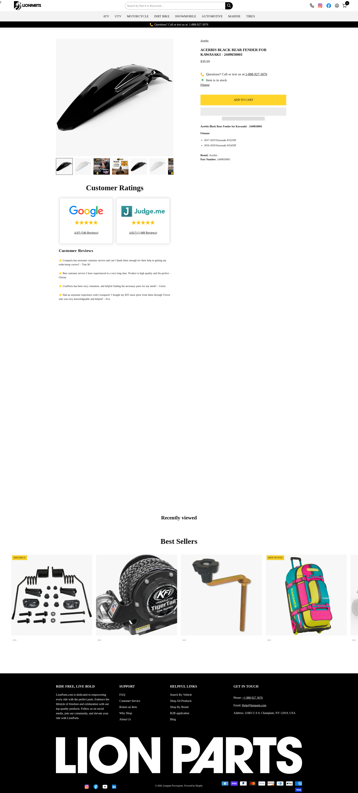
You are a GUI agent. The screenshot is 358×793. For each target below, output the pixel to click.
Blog (173, 719)
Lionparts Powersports (173, 785)
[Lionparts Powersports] (28, 5)
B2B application (179, 713)
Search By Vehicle (181, 694)
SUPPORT (127, 686)
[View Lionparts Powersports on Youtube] (104, 786)
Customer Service (129, 700)
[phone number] (312, 6)
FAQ (122, 694)
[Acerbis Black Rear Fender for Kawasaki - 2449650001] (64, 166)
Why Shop (125, 713)
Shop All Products (180, 700)
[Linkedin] (113, 786)
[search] (229, 5)
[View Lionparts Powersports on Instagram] (320, 5)
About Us (125, 719)
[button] (106, 16)
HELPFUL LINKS (183, 686)
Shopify (198, 785)
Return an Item (128, 707)
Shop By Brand (179, 707)
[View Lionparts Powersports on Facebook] (328, 5)
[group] (179, 598)
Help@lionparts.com (254, 705)
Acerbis (204, 40)
